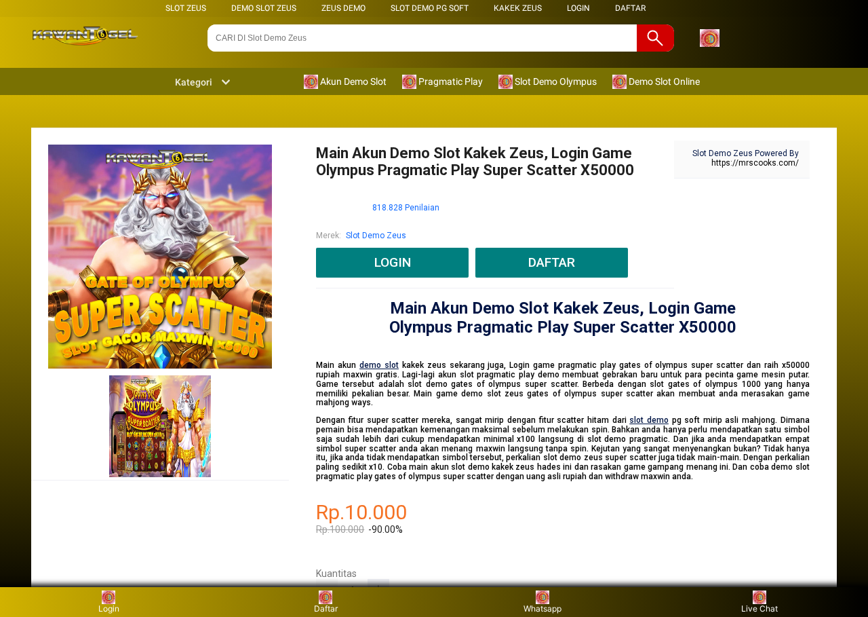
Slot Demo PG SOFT (430, 8)
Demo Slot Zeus (263, 8)
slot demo (649, 420)
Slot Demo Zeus (376, 235)
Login (108, 608)
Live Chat (759, 608)
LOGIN (578, 8)
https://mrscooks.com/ (755, 163)
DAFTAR (630, 8)
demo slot (379, 365)
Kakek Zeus (518, 8)
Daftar (326, 608)
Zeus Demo (343, 8)
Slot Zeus (185, 8)
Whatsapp (542, 608)
